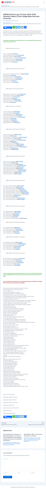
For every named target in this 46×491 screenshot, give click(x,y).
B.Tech (36, 437)
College (15, 442)
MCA (4, 444)
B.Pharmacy (12, 442)
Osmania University (31, 440)
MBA (19, 443)
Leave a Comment (6, 442)
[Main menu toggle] (44, 2)
